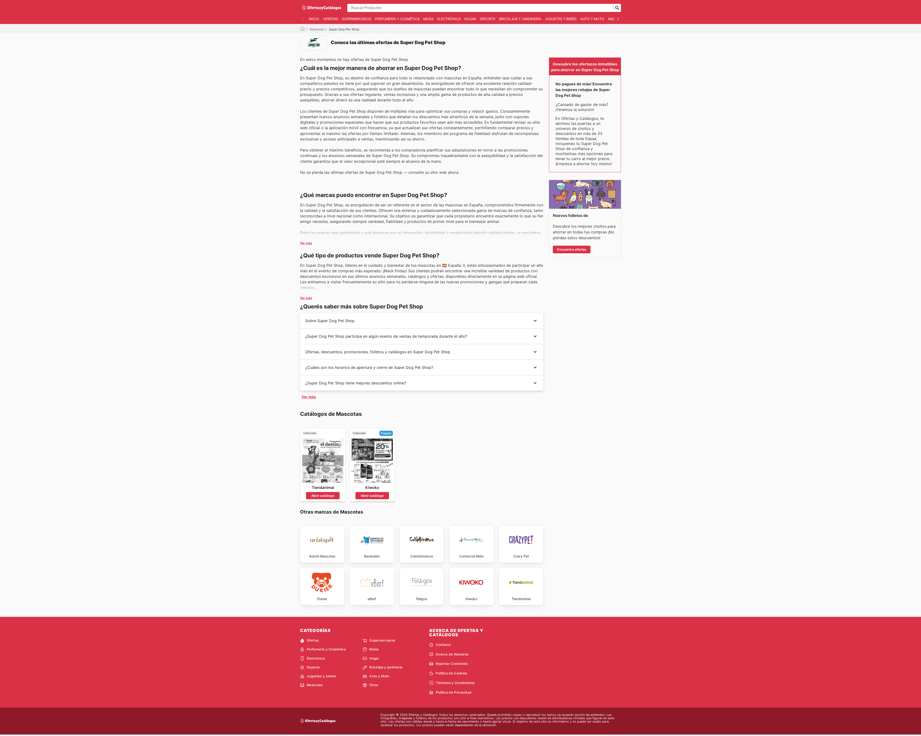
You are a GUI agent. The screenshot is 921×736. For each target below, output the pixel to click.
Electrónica (448, 19)
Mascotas (317, 29)
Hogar (470, 19)
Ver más (306, 243)
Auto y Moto (592, 19)
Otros (373, 685)
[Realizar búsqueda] (617, 8)
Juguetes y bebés (561, 19)
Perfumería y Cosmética (397, 19)
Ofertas (330, 19)
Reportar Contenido (452, 664)
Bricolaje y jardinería (520, 19)
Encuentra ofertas (571, 249)
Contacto (443, 645)
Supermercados (356, 19)
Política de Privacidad (454, 692)
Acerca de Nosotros (452, 654)
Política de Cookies (451, 673)
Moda (428, 19)
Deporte (487, 19)
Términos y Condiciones (455, 683)
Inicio (314, 19)
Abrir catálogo (323, 496)
